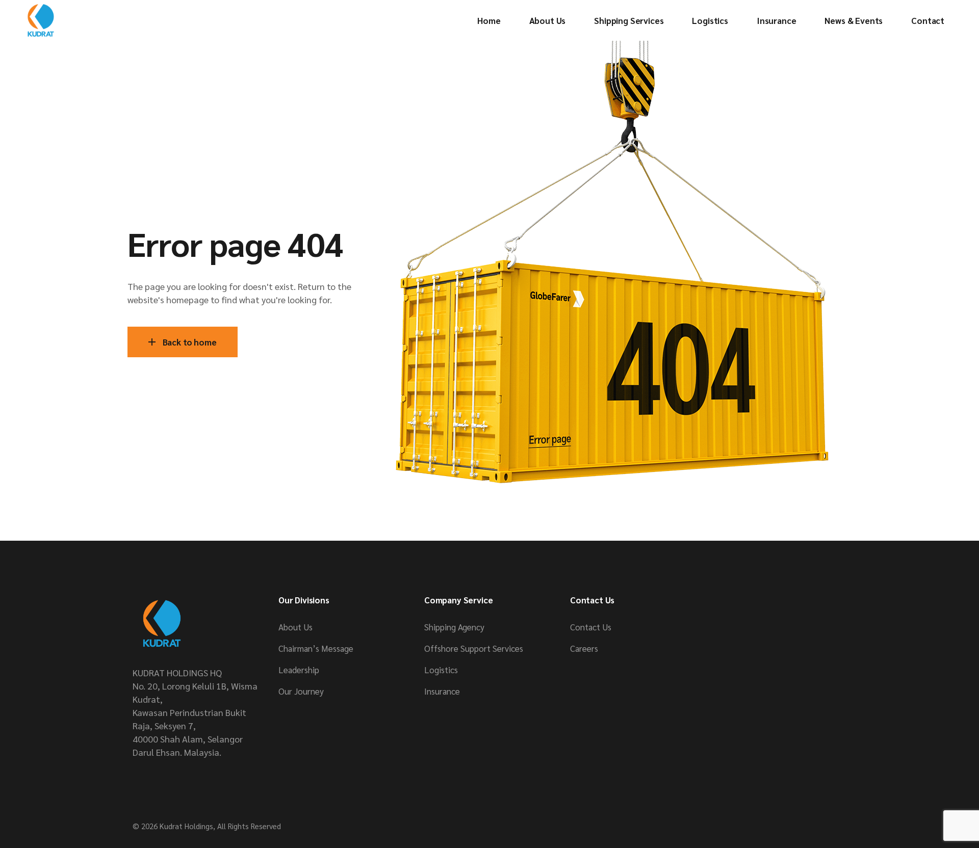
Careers (584, 648)
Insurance (442, 691)
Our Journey (301, 691)
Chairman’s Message (315, 648)
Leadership (298, 669)
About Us (295, 626)
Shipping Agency (454, 626)
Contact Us (590, 626)
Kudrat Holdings (186, 826)
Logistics (441, 669)
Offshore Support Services (473, 648)
